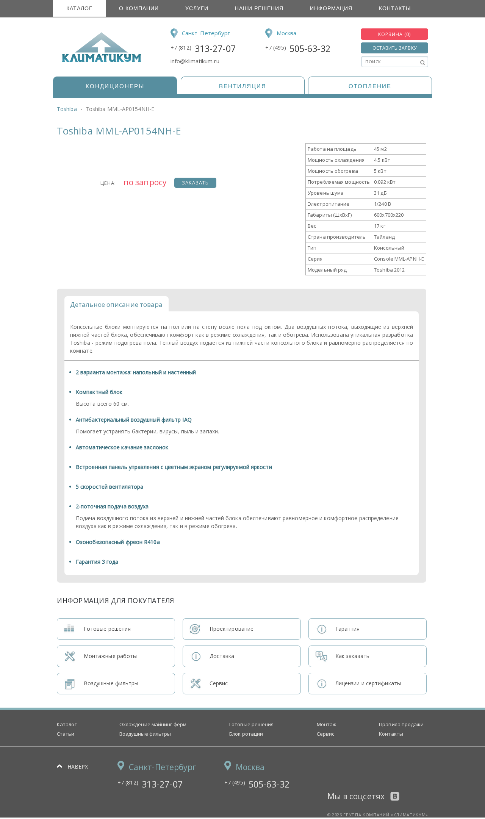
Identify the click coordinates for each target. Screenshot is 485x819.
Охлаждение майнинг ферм (152, 724)
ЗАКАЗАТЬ (195, 182)
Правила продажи (401, 724)
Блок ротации (246, 733)
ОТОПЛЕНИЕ (370, 86)
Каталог (79, 8)
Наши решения (259, 8)
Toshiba (67, 109)
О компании (139, 8)
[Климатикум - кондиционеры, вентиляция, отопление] (99, 60)
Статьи (66, 733)
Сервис (326, 733)
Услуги (196, 8)
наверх (77, 766)
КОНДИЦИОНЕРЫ (115, 86)
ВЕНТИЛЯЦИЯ (242, 86)
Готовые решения (251, 724)
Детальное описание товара (116, 304)
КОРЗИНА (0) (394, 34)
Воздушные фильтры (145, 733)
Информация (331, 8)
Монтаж (326, 724)
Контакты (395, 8)
